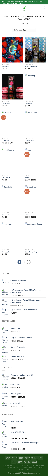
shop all (16, 466)
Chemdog (28, 104)
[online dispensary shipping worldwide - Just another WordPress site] (24, 8)
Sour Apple (6, 252)
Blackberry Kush (31, 66)
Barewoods (27, 466)
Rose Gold (5, 215)
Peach (27, 178)
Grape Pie (5, 141)
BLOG (21, 469)
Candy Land (6, 104)
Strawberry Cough (31, 252)
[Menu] (3, 8)
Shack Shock (29, 215)
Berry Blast (6, 66)
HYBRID (19, 468)
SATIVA (12, 468)
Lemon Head (29, 141)
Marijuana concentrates (34, 468)
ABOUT (27, 469)
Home (6, 17)
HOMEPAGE (7, 466)
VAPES (41, 466)
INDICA (6, 468)
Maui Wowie (6, 178)
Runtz (35, 466)
